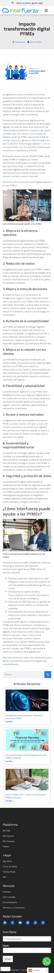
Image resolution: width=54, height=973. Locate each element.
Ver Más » (10, 721)
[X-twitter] (12, 923)
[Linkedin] (28, 923)
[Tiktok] (35, 923)
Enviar (8, 959)
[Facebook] (5, 923)
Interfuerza (13, 664)
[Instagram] (43, 923)
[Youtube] (20, 923)
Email (6, 945)
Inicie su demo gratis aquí (29, 3)
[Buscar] (47, 674)
